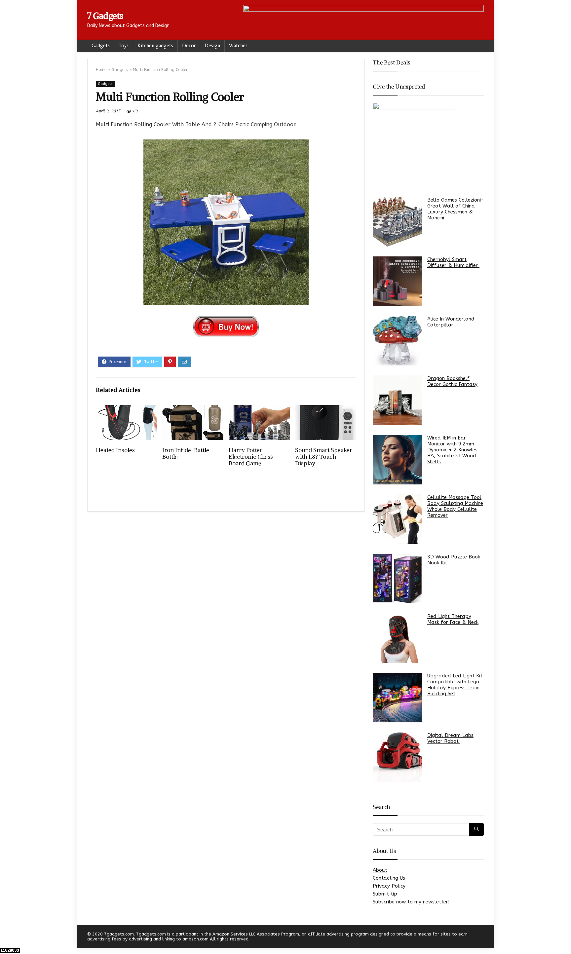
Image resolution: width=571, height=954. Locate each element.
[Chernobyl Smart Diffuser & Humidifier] (397, 281)
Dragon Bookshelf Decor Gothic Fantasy (452, 381)
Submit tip (385, 894)
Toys (124, 45)
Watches (238, 45)
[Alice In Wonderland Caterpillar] (397, 340)
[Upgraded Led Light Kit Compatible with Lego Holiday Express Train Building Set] (397, 697)
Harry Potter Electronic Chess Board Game (251, 456)
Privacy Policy (389, 886)
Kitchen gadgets (155, 45)
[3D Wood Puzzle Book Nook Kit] (397, 578)
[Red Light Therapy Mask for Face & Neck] (397, 638)
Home (101, 69)
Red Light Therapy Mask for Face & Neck (452, 619)
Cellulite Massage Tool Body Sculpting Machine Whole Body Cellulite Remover (455, 506)
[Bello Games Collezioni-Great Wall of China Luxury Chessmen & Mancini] (397, 222)
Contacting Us (389, 878)
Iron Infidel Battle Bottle (185, 453)
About (380, 870)
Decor (189, 45)
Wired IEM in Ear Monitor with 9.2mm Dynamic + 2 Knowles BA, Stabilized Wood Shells (452, 450)
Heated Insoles (115, 450)
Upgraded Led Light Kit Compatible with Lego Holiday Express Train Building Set (454, 685)
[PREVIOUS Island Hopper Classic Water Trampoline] (6, 937)
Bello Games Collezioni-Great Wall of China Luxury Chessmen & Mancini (455, 209)
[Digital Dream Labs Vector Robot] (397, 757)
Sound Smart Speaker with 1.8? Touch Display (323, 456)
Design (212, 45)
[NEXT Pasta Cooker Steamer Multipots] (564, 937)
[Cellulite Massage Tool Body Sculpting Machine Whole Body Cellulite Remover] (397, 519)
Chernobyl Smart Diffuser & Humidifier (453, 262)
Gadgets (101, 45)
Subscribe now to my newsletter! (411, 902)
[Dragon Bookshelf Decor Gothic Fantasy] (397, 400)
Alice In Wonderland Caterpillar (451, 322)
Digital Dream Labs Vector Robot (450, 738)
